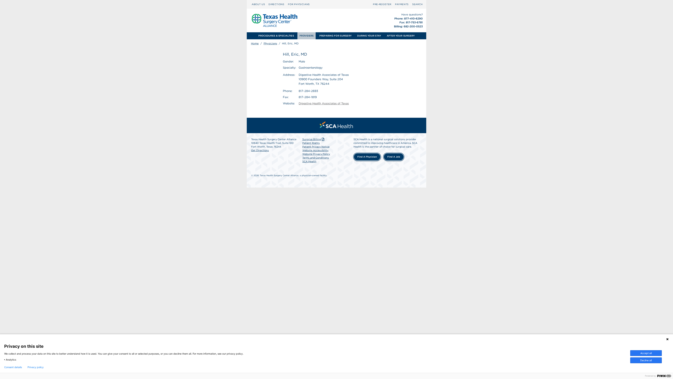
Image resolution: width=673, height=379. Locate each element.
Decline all (646, 360)
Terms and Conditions (315, 157)
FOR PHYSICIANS (299, 4)
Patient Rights (311, 143)
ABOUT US (258, 4)
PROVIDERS (307, 35)
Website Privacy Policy (316, 154)
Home (255, 43)
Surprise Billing (311, 139)
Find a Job (393, 156)
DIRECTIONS (276, 4)
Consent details (13, 367)
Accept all (646, 353)
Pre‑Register (382, 4)
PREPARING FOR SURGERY (335, 35)
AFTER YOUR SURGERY (401, 35)
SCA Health (309, 161)
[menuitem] (258, 4)
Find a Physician (367, 156)
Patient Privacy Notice (315, 146)
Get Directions (260, 150)
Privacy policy (36, 367)
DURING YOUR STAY (369, 35)
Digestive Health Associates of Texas (324, 103)
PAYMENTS (402, 4)
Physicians (270, 43)
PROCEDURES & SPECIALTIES (276, 35)
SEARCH (417, 4)
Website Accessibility (315, 150)
